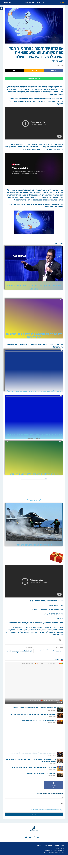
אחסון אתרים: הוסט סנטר (59, 852)
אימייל (62, 803)
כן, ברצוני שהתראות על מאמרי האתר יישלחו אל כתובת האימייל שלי (46, 810)
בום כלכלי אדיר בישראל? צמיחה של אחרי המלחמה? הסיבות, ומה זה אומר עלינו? (34, 767)
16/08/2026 (52, 776)
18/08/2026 (52, 769)
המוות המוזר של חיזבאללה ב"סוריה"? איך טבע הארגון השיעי (34, 474)
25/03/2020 (59, 66)
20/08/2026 (52, 763)
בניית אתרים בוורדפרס (48, 852)
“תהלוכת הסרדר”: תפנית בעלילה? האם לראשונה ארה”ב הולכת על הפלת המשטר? (33, 753)
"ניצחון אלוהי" (34, 500)
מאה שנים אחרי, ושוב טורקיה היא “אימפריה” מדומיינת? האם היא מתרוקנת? (35, 708)
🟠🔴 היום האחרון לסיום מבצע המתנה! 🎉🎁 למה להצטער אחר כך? (46, 700)
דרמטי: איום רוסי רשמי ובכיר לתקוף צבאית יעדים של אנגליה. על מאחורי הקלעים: (33, 714)
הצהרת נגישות (59, 846)
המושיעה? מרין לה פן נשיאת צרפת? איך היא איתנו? (41, 773)
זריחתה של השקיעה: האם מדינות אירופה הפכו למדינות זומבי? (39, 720)
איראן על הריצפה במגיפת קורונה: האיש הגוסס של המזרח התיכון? (34, 391)
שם (62, 797)
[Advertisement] (34, 738)
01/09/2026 (58, 702)
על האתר (39, 846)
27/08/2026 (52, 716)
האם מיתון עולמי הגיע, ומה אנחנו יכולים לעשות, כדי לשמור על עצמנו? (34, 435)
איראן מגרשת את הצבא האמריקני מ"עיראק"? (34, 545)
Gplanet (62, 850)
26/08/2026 (52, 723)
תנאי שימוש (48, 846)
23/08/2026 (52, 755)
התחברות (8, 2)
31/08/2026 (52, 710)
